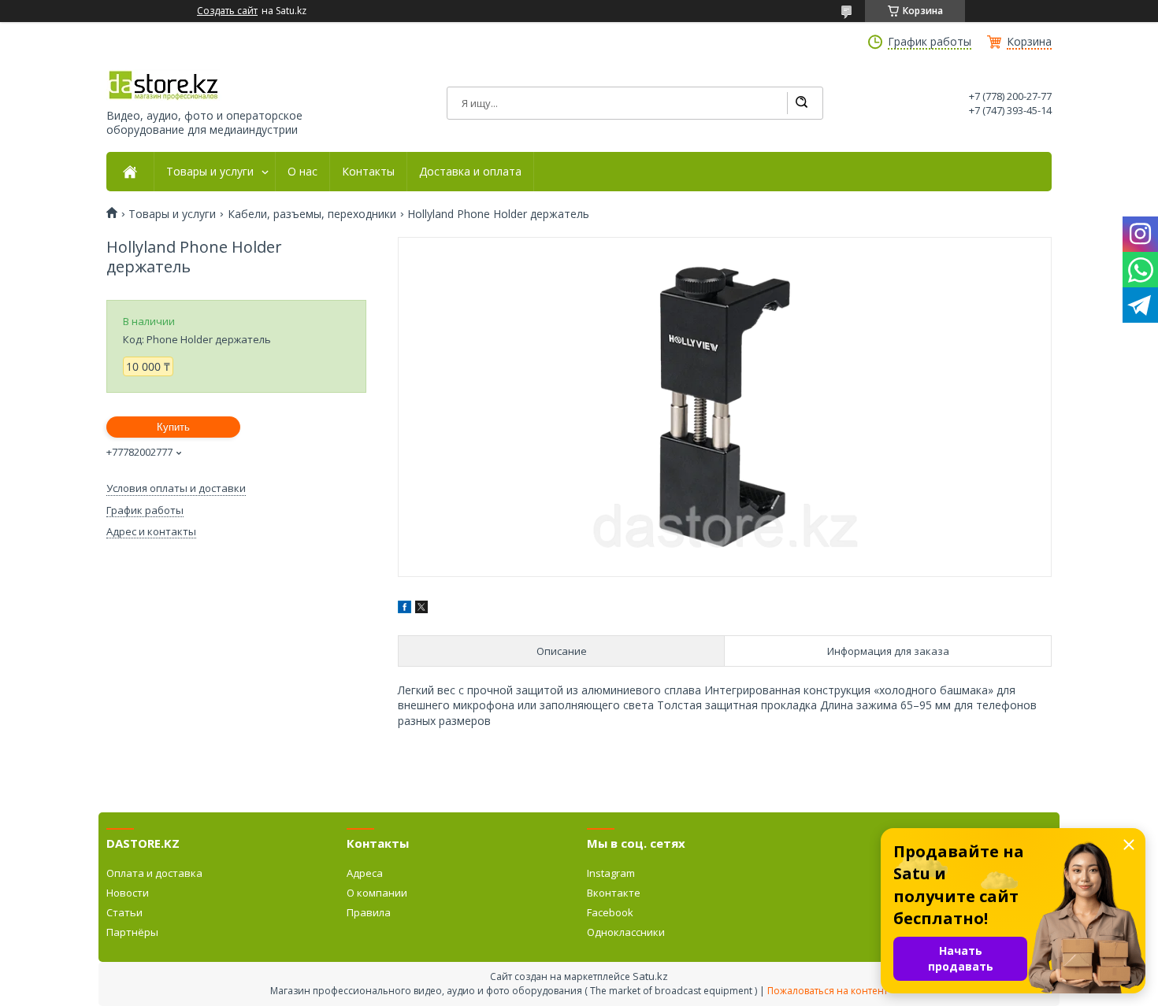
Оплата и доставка (154, 873)
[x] (421, 608)
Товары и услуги (210, 172)
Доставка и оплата (470, 172)
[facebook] (404, 608)
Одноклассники (626, 932)
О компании (377, 893)
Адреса (365, 873)
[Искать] (801, 103)
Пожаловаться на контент (827, 990)
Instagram (611, 873)
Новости (127, 893)
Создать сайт (227, 11)
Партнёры (132, 932)
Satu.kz (650, 976)
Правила (369, 912)
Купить (173, 427)
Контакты (368, 172)
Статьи (124, 912)
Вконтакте (613, 893)
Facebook (610, 912)
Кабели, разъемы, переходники (312, 214)
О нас (302, 172)
